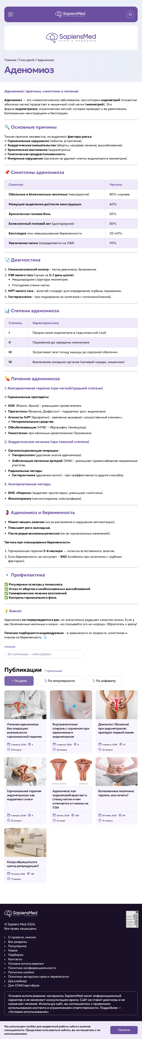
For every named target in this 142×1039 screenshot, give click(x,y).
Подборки (15, 955)
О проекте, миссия (22, 937)
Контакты (15, 959)
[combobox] (44, 654)
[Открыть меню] (11, 14)
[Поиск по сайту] (130, 14)
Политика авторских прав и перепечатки (38, 976)
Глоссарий (26, 60)
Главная (10, 60)
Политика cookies (21, 972)
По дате (21, 681)
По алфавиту (106, 681)
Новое (12, 950)
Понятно (124, 1030)
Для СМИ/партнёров (23, 985)
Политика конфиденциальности (32, 968)
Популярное (17, 946)
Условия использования (25, 963)
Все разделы (17, 942)
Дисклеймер (17, 981)
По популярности (61, 681)
